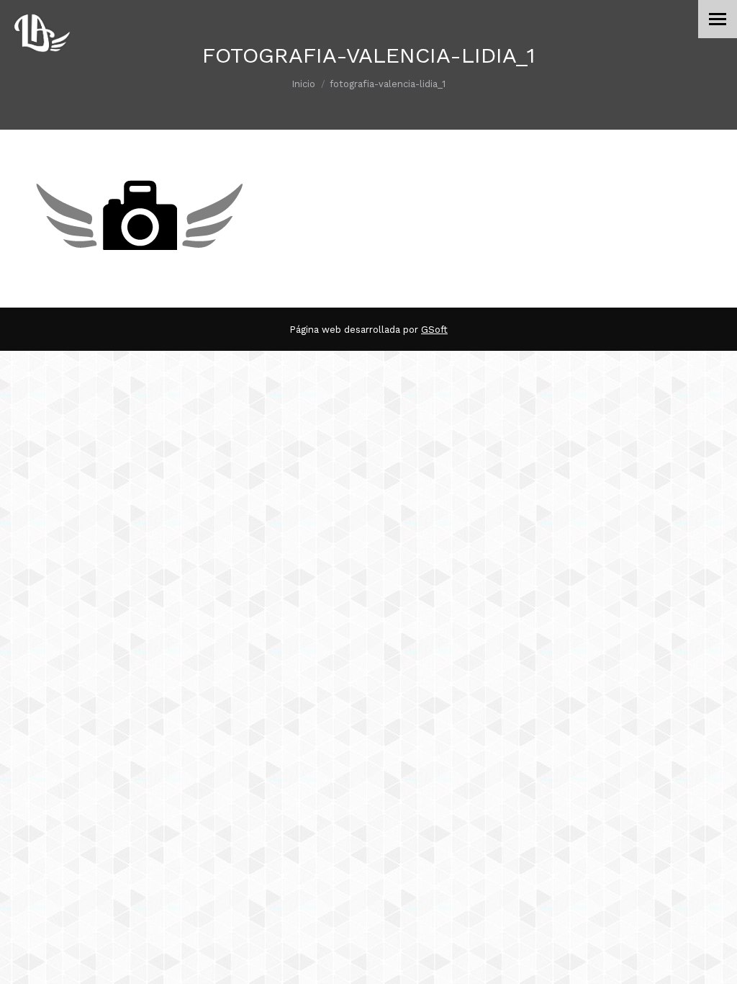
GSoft (434, 329)
